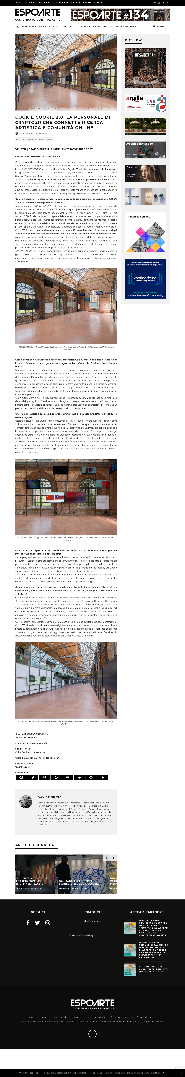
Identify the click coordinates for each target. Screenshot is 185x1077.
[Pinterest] (44, 777)
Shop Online (80, 1017)
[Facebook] (21, 777)
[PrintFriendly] (91, 777)
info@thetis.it (28, 763)
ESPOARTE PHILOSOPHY (119, 26)
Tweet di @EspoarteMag (81, 935)
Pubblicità (35, 3)
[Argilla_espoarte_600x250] (145, 111)
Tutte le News (39, 1017)
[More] (102, 777)
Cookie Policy (149, 1017)
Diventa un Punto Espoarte (75, 3)
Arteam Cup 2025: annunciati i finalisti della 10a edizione (153, 969)
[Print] (79, 777)
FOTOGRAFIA (58, 26)
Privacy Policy (124, 1017)
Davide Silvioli (26, 133)
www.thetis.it (22, 767)
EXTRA (74, 26)
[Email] (67, 777)
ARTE (42, 26)
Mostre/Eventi (29, 139)
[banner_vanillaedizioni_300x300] (145, 251)
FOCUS (86, 26)
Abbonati (101, 1017)
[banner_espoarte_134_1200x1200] (145, 87)
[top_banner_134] (120, 10)
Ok (164, 1073)
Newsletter (50, 3)
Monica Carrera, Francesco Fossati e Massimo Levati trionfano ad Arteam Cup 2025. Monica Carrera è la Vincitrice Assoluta (153, 927)
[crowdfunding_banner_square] (145, 298)
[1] (145, 134)
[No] (181, 1073)
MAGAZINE (29, 26)
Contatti (98, 3)
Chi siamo (21, 3)
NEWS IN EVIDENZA (46, 139)
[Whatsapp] (56, 777)
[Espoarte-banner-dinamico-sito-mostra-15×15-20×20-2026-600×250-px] (145, 204)
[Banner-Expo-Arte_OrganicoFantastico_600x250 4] (145, 157)
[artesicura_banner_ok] (145, 181)
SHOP (97, 26)
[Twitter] (32, 777)
